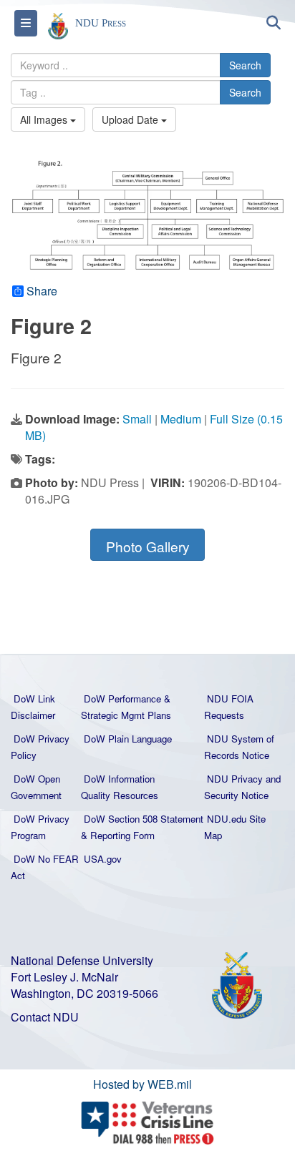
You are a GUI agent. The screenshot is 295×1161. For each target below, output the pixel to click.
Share (41, 291)
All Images (45, 119)
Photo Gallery (148, 546)
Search (245, 65)
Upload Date (131, 119)
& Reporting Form (118, 835)
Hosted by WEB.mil (142, 1084)
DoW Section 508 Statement (143, 819)
